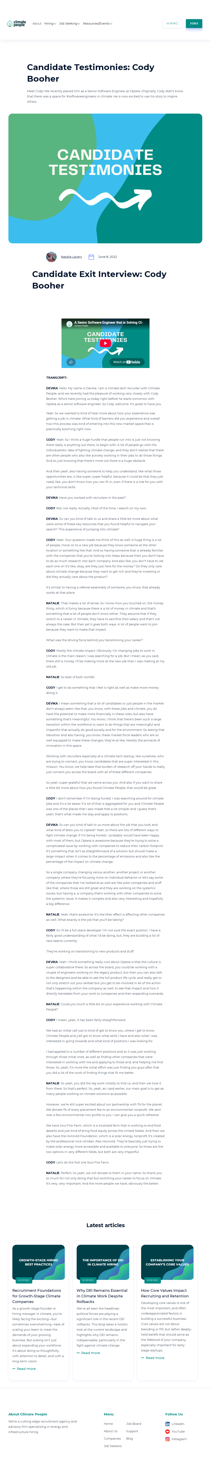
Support (132, 1431)
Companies (112, 1438)
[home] (19, 23)
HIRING (172, 23)
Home (108, 1424)
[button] (50, 24)
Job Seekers (113, 1446)
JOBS (194, 23)
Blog (129, 1438)
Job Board (133, 1424)
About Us (111, 1431)
